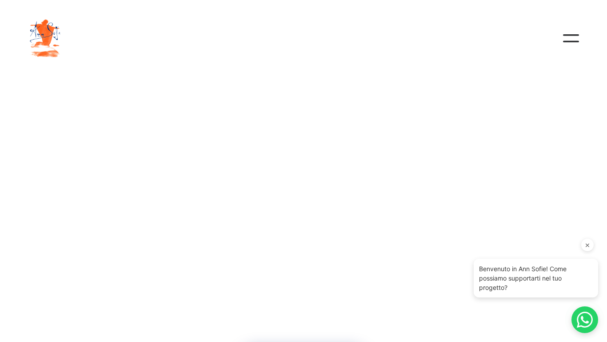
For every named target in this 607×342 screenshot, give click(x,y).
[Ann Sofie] (52, 38)
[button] (571, 38)
